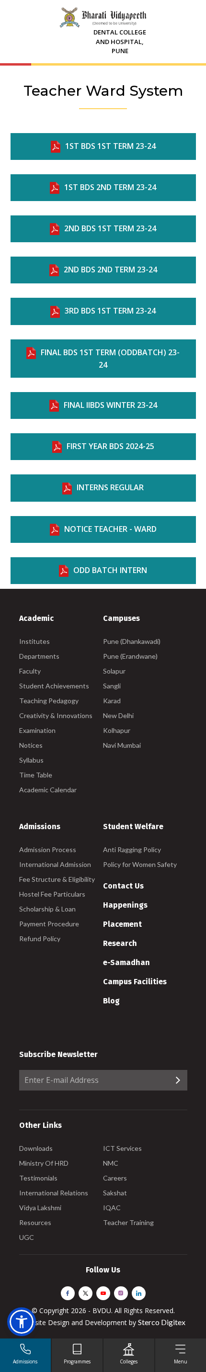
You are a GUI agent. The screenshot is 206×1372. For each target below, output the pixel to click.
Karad (112, 701)
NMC (110, 1163)
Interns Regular (110, 487)
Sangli (112, 686)
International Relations (53, 1193)
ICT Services (122, 1148)
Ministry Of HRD (44, 1163)
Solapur (114, 671)
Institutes (34, 641)
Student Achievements (54, 686)
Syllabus (31, 760)
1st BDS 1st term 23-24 (110, 146)
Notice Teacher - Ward (110, 529)
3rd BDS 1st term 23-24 (110, 310)
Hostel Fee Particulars (52, 894)
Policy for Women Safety (140, 864)
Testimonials (38, 1178)
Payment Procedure (49, 924)
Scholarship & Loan (47, 909)
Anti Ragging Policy (132, 849)
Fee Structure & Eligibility (57, 879)
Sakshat (115, 1193)
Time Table (35, 775)
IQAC (112, 1207)
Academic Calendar (48, 790)
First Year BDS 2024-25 (110, 446)
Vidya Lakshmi (40, 1207)
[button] (22, 1322)
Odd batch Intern (110, 570)
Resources (35, 1222)
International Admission (55, 864)
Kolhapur (116, 730)
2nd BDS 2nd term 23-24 (110, 269)
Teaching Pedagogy (49, 701)
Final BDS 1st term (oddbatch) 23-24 (110, 358)
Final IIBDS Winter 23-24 (110, 405)
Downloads (36, 1148)
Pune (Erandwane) (130, 656)
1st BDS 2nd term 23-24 (110, 187)
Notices (31, 745)
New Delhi (118, 715)
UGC (26, 1237)
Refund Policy (39, 938)
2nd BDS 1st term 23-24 (110, 228)
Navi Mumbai (122, 745)
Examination (37, 730)
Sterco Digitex (161, 1322)
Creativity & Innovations (55, 715)
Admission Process (47, 849)
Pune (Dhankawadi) (131, 641)
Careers (115, 1178)
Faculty (30, 671)
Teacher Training (128, 1222)
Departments (39, 656)
